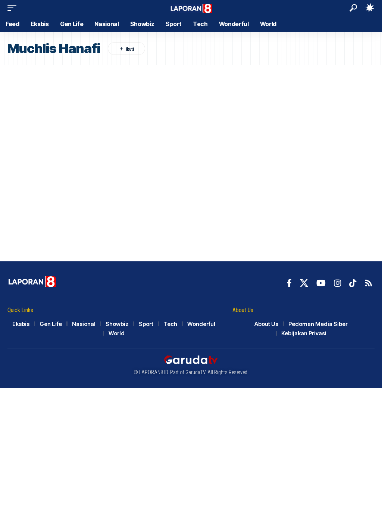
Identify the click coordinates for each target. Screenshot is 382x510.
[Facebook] (289, 283)
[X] (304, 283)
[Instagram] (337, 283)
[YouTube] (321, 283)
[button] (13, 8)
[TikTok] (352, 283)
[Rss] (369, 283)
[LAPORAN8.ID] (191, 8)
